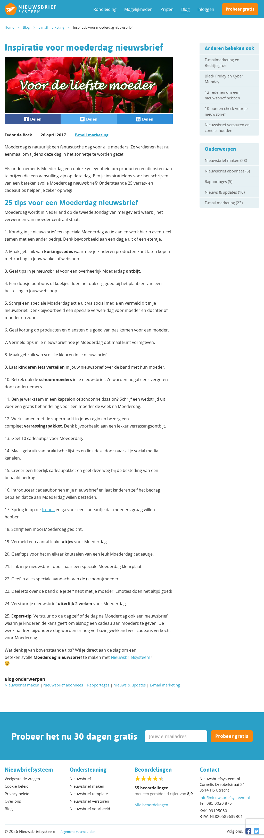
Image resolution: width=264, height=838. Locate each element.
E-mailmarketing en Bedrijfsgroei (222, 62)
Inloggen (205, 9)
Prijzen (167, 9)
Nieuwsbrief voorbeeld (90, 808)
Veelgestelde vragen (22, 778)
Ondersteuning (88, 769)
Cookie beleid (17, 786)
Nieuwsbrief (80, 778)
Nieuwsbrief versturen (89, 801)
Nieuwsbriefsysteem (130, 657)
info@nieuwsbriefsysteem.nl (225, 797)
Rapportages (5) (218, 181)
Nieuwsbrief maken (22, 684)
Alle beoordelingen (151, 804)
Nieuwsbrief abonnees (63, 684)
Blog (185, 9)
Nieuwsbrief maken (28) (226, 160)
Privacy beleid (17, 793)
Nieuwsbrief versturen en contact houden (227, 127)
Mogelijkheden (138, 9)
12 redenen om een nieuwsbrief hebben (222, 95)
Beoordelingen (153, 769)
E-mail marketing (91, 135)
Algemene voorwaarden (78, 831)
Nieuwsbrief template (89, 793)
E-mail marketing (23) (224, 202)
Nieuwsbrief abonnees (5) (227, 170)
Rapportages (98, 684)
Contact (210, 769)
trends (48, 509)
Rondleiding (105, 9)
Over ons (13, 801)
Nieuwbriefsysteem (29, 769)
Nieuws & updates (129, 684)
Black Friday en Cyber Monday (224, 78)
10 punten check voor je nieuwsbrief (226, 111)
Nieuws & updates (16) (225, 192)
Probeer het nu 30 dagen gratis (74, 736)
